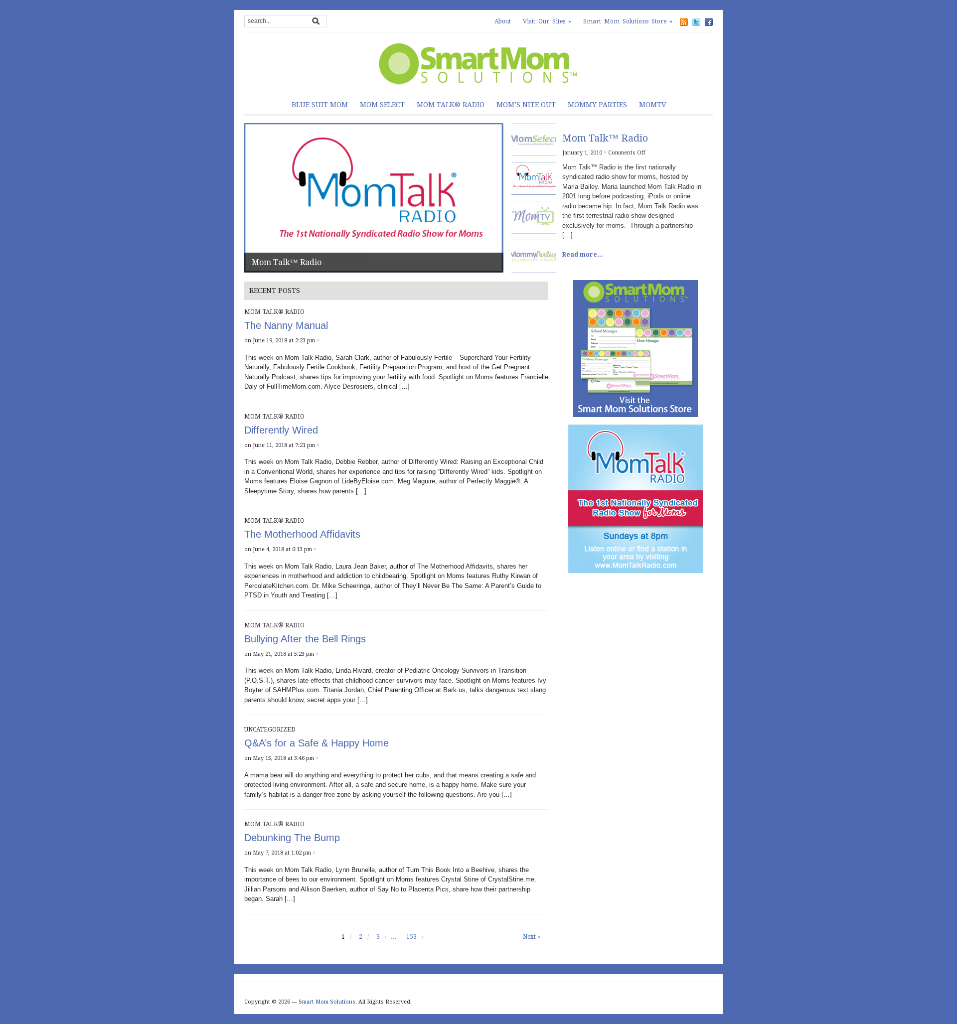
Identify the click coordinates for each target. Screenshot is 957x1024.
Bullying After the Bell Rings (305, 638)
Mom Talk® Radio (450, 105)
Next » (531, 936)
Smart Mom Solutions (327, 1002)
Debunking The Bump (292, 837)
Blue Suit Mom (320, 105)
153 (411, 936)
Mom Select (382, 105)
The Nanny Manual (286, 325)
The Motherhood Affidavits (302, 534)
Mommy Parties (597, 105)
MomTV (652, 105)
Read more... (582, 254)
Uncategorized (270, 729)
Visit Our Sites (547, 21)
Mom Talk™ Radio (286, 262)
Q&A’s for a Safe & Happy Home (316, 742)
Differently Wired (281, 430)
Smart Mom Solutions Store (627, 21)
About (502, 21)
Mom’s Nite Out (526, 105)
